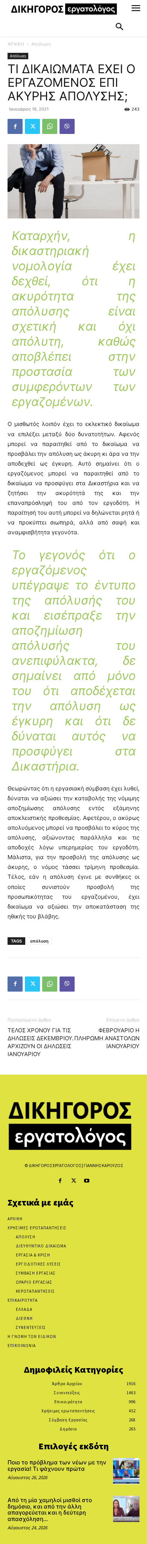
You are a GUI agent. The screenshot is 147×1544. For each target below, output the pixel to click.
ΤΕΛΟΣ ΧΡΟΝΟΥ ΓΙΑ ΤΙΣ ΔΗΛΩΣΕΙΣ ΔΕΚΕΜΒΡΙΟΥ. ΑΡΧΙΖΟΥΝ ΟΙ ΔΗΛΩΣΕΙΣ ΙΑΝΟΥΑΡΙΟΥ (41, 1042)
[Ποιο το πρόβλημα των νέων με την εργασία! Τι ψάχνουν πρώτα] (126, 1471)
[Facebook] (15, 126)
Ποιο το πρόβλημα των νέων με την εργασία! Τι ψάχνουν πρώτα (57, 1465)
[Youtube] (87, 1181)
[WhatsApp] (49, 126)
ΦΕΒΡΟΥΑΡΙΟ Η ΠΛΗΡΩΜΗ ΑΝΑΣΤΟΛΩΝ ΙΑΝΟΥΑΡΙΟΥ (106, 1038)
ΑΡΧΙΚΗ (16, 44)
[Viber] (67, 126)
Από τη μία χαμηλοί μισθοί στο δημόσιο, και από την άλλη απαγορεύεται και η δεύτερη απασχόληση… (50, 1509)
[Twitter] (32, 126)
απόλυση (39, 941)
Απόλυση (41, 44)
